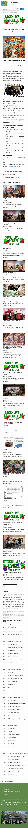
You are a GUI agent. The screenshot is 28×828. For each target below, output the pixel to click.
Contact (5, 794)
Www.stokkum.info (5, 799)
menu (25, 2)
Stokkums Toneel (8, 202)
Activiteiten (6, 789)
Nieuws (5, 787)
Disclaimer (14, 827)
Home (5, 786)
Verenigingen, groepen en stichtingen (13, 791)
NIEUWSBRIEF (13, 166)
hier (24, 164)
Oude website (7, 793)
